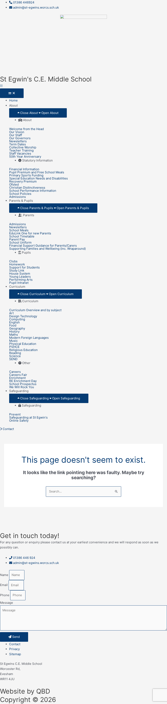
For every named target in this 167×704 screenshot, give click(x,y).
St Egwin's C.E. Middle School (46, 79)
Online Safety (19, 420)
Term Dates (17, 144)
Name (4, 575)
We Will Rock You (21, 387)
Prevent (15, 414)
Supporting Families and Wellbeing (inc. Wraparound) (47, 248)
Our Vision (16, 132)
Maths (13, 334)
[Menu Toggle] (12, 93)
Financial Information (24, 169)
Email (4, 585)
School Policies (20, 193)
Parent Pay (17, 239)
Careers (15, 371)
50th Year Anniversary (25, 156)
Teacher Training (21, 150)
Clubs (13, 261)
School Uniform (20, 242)
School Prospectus (22, 383)
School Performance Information (32, 190)
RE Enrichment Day (23, 380)
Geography (17, 328)
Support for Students (24, 267)
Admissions (17, 196)
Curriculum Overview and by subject (35, 310)
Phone (5, 595)
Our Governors (20, 138)
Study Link (16, 270)
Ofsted (14, 184)
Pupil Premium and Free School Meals (36, 172)
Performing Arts (21, 279)
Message (6, 603)
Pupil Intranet (19, 282)
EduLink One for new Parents (30, 233)
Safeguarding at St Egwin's (28, 417)
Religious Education (23, 349)
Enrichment (17, 377)
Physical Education (22, 343)
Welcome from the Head (26, 128)
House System (19, 273)
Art (11, 313)
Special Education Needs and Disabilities (38, 178)
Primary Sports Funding (26, 175)
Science (15, 356)
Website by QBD (25, 691)
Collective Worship (22, 147)
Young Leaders (20, 276)
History (14, 331)
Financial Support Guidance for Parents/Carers (43, 245)
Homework (17, 264)
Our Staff (15, 135)
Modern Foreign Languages (29, 337)
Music (13, 340)
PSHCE (14, 346)
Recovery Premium (23, 181)
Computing (17, 319)
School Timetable (21, 236)
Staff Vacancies (20, 153)
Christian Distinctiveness (27, 187)
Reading (15, 352)
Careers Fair (18, 374)
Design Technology (23, 316)
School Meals (19, 230)
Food (12, 325)
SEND (13, 359)
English (14, 322)
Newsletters (18, 141)
